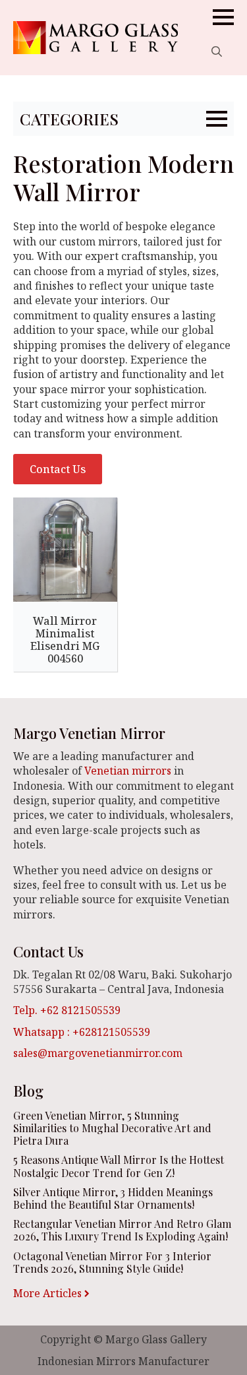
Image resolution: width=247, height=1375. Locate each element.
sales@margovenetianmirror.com (97, 1053)
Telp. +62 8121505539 (67, 1010)
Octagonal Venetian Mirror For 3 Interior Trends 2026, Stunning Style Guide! (112, 1262)
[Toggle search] (217, 51)
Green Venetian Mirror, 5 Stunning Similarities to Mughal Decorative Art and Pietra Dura (112, 1128)
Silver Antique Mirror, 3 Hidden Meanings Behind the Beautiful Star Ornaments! (113, 1198)
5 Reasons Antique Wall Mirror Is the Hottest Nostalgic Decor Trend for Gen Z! (118, 1165)
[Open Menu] (223, 17)
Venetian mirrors (127, 770)
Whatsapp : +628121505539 (81, 1032)
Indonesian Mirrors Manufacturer (123, 1361)
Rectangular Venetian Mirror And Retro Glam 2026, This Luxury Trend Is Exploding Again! (122, 1229)
